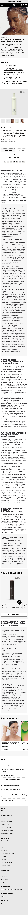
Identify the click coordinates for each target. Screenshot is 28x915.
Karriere (3, 847)
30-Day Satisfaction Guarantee (9, 853)
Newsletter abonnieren (7, 830)
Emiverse (3, 856)
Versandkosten (12, 141)
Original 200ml (8, 150)
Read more (5, 749)
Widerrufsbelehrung (6, 879)
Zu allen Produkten (14, 614)
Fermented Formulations (7, 841)
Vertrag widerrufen (6, 907)
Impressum (4, 873)
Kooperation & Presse (7, 833)
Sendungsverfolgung (6, 821)
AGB (2, 882)
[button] (2, 5)
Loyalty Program (5, 865)
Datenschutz (4, 876)
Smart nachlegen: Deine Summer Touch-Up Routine (11, 745)
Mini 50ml (21, 150)
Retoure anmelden (6, 824)
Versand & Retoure (6, 827)
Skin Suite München (6, 862)
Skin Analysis (4, 850)
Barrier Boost (6, 606)
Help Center (4, 818)
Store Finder (4, 844)
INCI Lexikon (4, 859)
